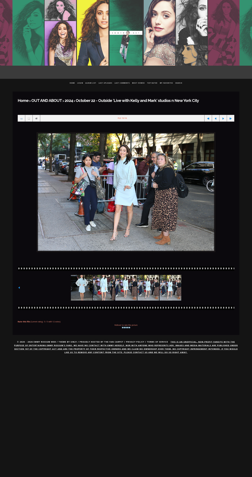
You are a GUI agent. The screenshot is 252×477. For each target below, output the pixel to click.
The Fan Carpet (114, 339)
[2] (124, 325)
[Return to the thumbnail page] (21, 116)
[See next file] (223, 116)
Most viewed (138, 83)
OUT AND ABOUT (41, 99)
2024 (59, 99)
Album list (90, 83)
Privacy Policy (135, 339)
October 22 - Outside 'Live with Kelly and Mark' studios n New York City (113, 99)
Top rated (152, 83)
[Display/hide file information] (29, 116)
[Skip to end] (230, 116)
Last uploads (105, 83)
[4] (128, 325)
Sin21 (74, 339)
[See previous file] (215, 116)
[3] (126, 325)
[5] (129, 325)
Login (80, 83)
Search (178, 83)
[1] (123, 325)
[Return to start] (208, 116)
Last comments (122, 83)
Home (72, 83)
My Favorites (166, 83)
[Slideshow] (36, 116)
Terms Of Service (157, 339)
